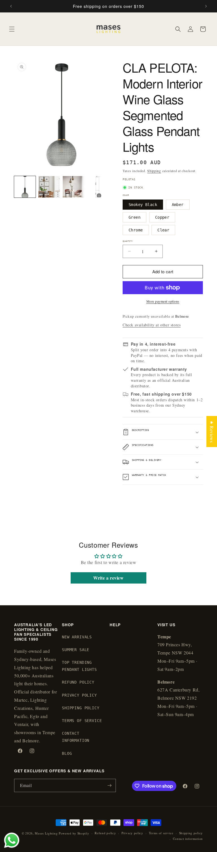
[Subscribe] (109, 785)
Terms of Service (82, 720)
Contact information (188, 838)
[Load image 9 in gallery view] (97, 187)
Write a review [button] (108, 577)
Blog (67, 753)
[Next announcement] (206, 6)
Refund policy (105, 833)
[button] (12, 29)
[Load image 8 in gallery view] (73, 187)
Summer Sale (75, 649)
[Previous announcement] (11, 6)
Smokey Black (143, 204)
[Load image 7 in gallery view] (49, 187)
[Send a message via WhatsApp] (12, 840)
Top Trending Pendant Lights (79, 666)
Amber (178, 204)
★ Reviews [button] (212, 431)
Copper (162, 217)
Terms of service (161, 833)
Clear (163, 230)
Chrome (136, 230)
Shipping (154, 170)
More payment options (162, 301)
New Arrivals (77, 637)
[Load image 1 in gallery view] (25, 187)
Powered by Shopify (74, 833)
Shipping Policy (80, 708)
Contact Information (75, 737)
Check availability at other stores (152, 325)
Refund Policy (78, 682)
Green (134, 217)
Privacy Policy (79, 695)
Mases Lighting (46, 833)
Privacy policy (132, 833)
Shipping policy (191, 833)
